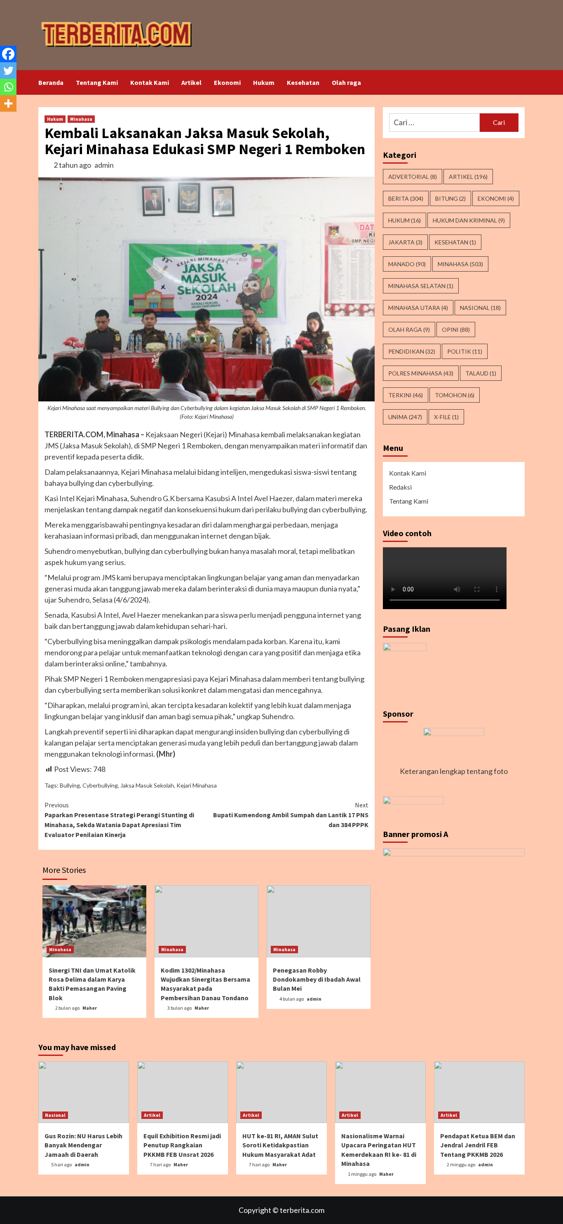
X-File (446, 416)
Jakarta (405, 242)
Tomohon (454, 395)
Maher (89, 1008)
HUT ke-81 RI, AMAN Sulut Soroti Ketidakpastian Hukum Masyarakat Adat (280, 1145)
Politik (464, 351)
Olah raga (346, 82)
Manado (407, 263)
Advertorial (412, 176)
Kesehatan (303, 82)
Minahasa (81, 119)
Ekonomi (227, 82)
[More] (8, 103)
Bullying (70, 785)
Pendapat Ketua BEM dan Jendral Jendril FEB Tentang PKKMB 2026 (477, 1145)
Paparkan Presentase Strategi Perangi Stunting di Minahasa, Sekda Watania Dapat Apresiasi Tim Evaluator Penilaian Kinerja (119, 820)
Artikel (191, 82)
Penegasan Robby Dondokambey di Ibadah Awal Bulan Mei (317, 979)
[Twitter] (8, 70)
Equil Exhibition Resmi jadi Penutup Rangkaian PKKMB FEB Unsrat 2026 (182, 1145)
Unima (405, 416)
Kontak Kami (149, 82)
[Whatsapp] (8, 87)
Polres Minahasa (420, 373)
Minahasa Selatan (420, 285)
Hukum (263, 82)
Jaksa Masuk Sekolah (147, 785)
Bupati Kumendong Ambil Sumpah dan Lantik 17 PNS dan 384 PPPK (290, 815)
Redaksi (400, 487)
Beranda (50, 82)
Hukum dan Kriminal (469, 220)
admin (104, 164)
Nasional (480, 307)
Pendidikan (411, 351)
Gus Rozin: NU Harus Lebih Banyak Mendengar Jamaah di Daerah (83, 1145)
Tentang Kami (97, 82)
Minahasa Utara (418, 307)
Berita (405, 198)
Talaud (480, 373)
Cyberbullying (100, 785)
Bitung (450, 198)
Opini (456, 329)
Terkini (405, 395)
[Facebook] (8, 54)
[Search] (519, 82)
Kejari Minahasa (196, 785)
